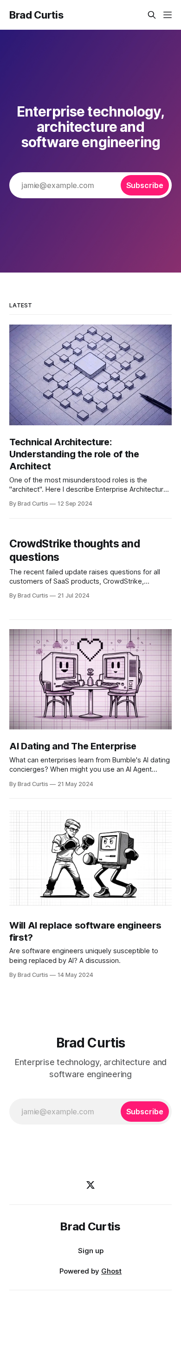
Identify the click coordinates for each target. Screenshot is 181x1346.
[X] (90, 1185)
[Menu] (167, 14)
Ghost (111, 1271)
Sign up (90, 1250)
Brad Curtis (36, 15)
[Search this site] (151, 14)
